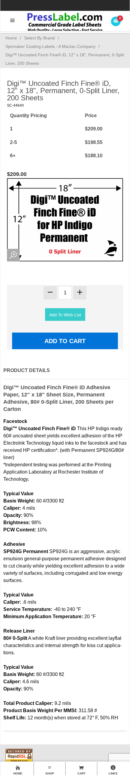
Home (11, 38)
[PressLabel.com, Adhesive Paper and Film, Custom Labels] (65, 22)
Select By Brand (39, 38)
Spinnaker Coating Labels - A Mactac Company (50, 46)
